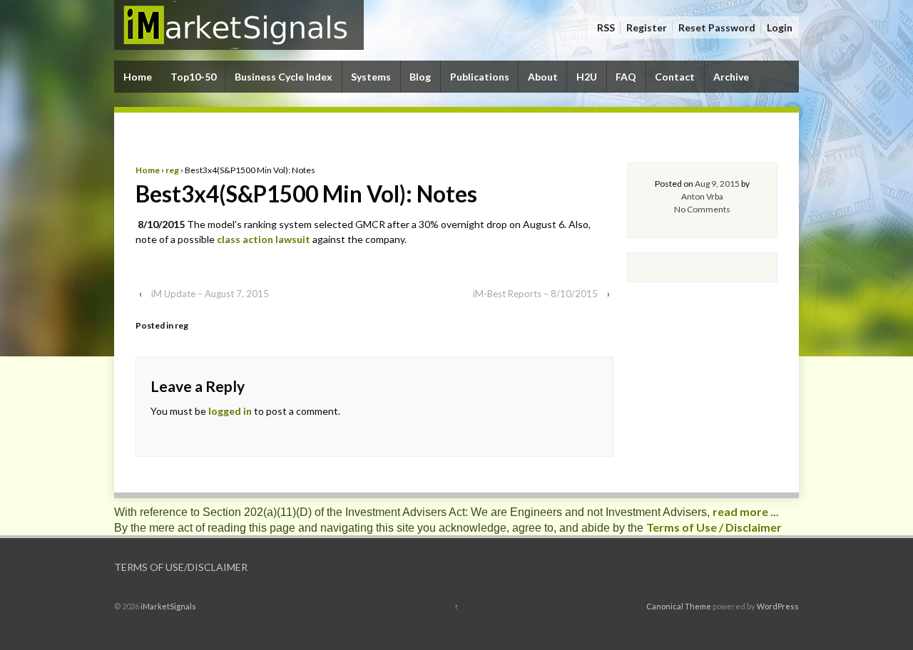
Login (779, 27)
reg (172, 170)
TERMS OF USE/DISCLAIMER (181, 567)
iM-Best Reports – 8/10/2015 (535, 293)
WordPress (778, 606)
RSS (606, 27)
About (543, 77)
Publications (479, 77)
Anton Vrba (702, 196)
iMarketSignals (167, 606)
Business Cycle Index (283, 77)
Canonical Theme (678, 606)
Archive (731, 77)
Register (646, 27)
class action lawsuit (263, 239)
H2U (586, 77)
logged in (230, 411)
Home (137, 77)
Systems (371, 77)
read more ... (746, 511)
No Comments (702, 209)
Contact (675, 77)
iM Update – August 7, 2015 (210, 293)
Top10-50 (193, 77)
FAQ (626, 77)
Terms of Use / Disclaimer (714, 527)
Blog (420, 77)
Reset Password (716, 27)
